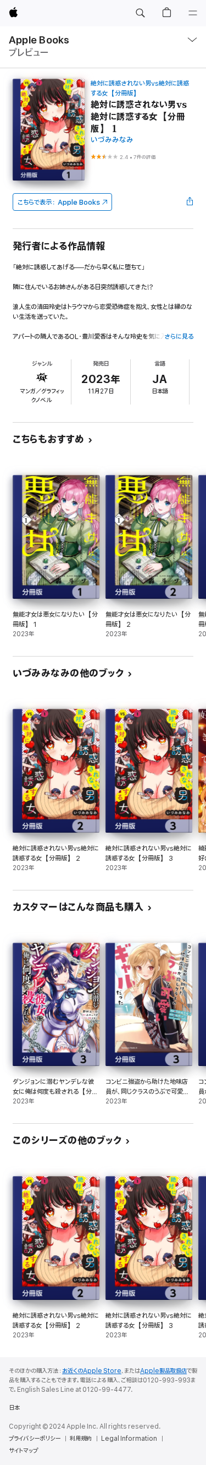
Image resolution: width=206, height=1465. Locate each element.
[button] (140, 13)
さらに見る (178, 336)
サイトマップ (23, 1451)
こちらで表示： (59, 202)
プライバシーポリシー (34, 1438)
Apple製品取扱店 (163, 1371)
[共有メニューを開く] (190, 202)
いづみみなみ (112, 140)
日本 (14, 1408)
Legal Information (129, 1438)
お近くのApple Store (91, 1371)
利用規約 (81, 1438)
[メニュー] (193, 13)
